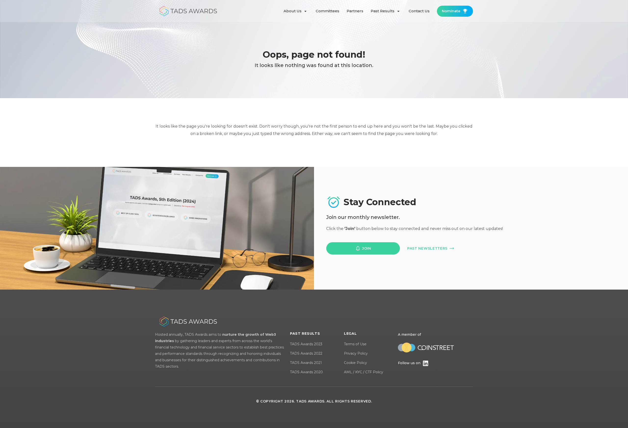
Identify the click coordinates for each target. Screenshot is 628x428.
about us (293, 11)
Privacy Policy (356, 353)
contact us (419, 11)
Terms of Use (355, 344)
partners (355, 11)
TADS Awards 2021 (306, 363)
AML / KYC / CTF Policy (363, 372)
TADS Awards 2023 (306, 344)
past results (383, 11)
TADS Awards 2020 (306, 372)
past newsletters (427, 248)
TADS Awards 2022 (306, 353)
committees (327, 11)
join (366, 248)
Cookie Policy (355, 363)
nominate (451, 11)
